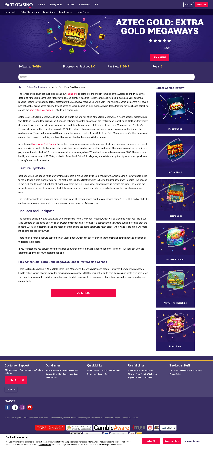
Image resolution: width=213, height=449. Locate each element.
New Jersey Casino (95, 374)
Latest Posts (10, 12)
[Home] (19, 87)
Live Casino (75, 374)
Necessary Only (171, 441)
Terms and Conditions (179, 371)
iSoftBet (36, 66)
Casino (41, 4)
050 (129, 418)
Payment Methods (135, 377)
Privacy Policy (175, 374)
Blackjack (55, 371)
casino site (72, 93)
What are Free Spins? (137, 374)
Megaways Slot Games (44, 144)
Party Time (56, 4)
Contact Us (16, 380)
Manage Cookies (192, 441)
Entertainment (66, 12)
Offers (70, 4)
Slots (48, 371)
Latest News (49, 12)
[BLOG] (19, 4)
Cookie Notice (45, 445)
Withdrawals (152, 374)
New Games (63, 374)
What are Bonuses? (145, 371)
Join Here (159, 57)
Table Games (83, 12)
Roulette (64, 371)
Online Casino (93, 371)
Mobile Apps (114, 371)
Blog (106, 374)
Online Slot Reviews (30, 12)
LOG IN (188, 4)
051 (136, 418)
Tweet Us (11, 389)
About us (132, 371)
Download (104, 371)
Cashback (84, 4)
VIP (96, 4)
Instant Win (73, 371)
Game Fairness (195, 371)
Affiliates (148, 377)
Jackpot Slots (51, 374)
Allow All (151, 441)
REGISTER (201, 4)
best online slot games (41, 110)
